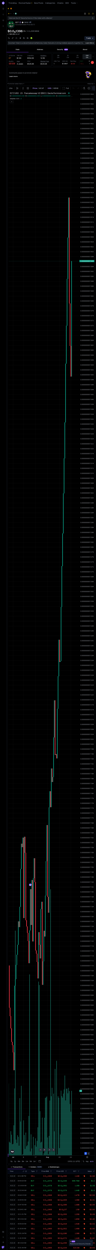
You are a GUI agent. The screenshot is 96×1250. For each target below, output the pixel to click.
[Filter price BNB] (51, 1171)
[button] (23, 1171)
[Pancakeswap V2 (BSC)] (15, 13)
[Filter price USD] (66, 1171)
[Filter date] (26, 1171)
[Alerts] (3, 1237)
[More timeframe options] (93, 56)
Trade (88, 38)
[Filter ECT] (78, 1171)
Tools (73, 3)
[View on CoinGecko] (31, 38)
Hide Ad (90, 84)
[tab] (17, 50)
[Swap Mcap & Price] (8, 34)
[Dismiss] (91, 1241)
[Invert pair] (30, 22)
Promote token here (15, 84)
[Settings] (3, 1242)
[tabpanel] (51, 59)
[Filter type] (37, 1171)
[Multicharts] (3, 1231)
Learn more (90, 43)
